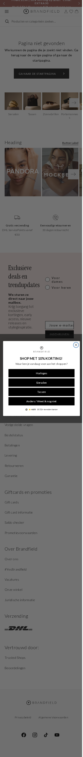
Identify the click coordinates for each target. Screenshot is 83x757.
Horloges (39, 373)
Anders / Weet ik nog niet (40, 401)
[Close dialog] (74, 345)
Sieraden (40, 382)
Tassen (40, 392)
